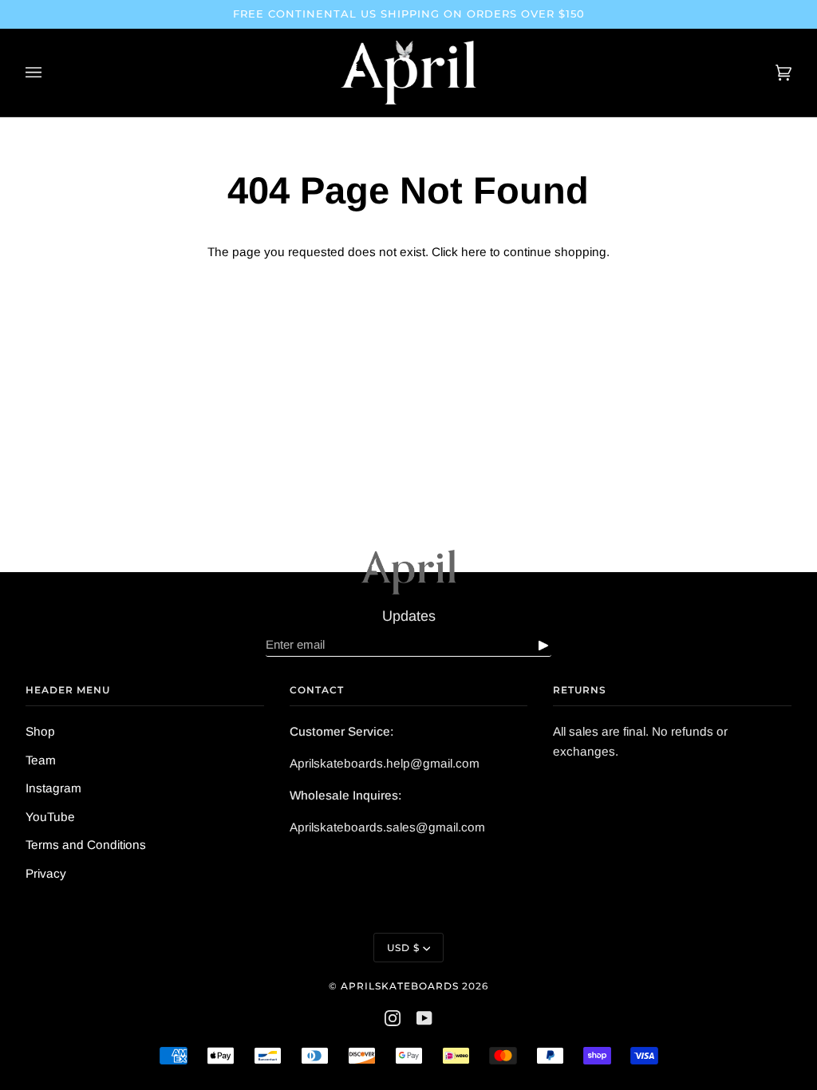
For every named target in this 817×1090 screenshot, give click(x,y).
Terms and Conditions (86, 844)
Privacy (46, 873)
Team (41, 760)
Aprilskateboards (401, 986)
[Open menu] (49, 73)
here (474, 252)
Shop (40, 731)
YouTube (50, 816)
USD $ (403, 948)
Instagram (53, 788)
